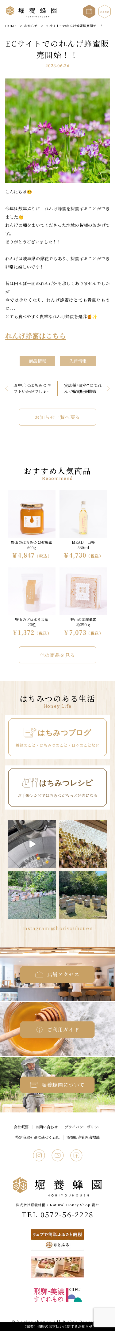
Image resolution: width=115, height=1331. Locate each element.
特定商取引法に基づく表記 (37, 1137)
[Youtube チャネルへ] (58, 1154)
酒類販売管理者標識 (83, 1137)
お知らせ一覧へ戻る (57, 417)
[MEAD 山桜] (83, 525)
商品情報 (37, 361)
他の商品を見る (57, 655)
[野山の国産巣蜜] (83, 602)
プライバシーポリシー (83, 1126)
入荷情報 (77, 361)
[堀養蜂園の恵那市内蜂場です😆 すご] (83, 895)
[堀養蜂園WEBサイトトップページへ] (31, 16)
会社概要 (21, 1126)
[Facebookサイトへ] (76, 1154)
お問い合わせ (47, 1126)
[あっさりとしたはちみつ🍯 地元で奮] (32, 844)
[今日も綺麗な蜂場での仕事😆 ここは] (32, 895)
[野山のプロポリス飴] (32, 602)
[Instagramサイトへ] (39, 1154)
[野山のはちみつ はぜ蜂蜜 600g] (32, 525)
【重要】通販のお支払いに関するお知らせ (58, 1326)
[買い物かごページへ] (89, 8)
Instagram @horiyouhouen (57, 928)
